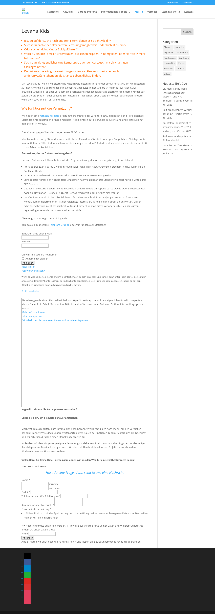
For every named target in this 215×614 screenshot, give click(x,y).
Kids (137, 12)
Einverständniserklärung (36, 509)
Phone (25, 533)
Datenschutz (187, 3)
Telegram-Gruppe (59, 224)
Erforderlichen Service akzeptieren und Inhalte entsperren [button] (55, 320)
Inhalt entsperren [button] (32, 316)
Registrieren (28, 266)
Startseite (53, 12)
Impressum (172, 3)
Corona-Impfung (87, 12)
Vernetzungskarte (49, 115)
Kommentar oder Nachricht (38, 505)
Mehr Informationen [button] (33, 312)
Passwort (27, 241)
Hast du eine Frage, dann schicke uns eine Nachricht (85, 472)
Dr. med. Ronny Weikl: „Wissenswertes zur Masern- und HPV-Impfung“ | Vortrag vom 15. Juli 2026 (178, 96)
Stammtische (169, 12)
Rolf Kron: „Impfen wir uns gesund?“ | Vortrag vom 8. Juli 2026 (177, 114)
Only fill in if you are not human (39, 254)
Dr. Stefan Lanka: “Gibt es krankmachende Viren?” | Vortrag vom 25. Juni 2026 (177, 127)
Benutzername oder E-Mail (37, 233)
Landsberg (184, 57)
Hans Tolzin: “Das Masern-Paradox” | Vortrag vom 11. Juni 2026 (178, 149)
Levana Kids (169, 63)
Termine (180, 68)
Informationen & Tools (114, 12)
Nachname (55, 488)
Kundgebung (170, 57)
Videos (167, 73)
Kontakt (189, 12)
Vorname (54, 484)
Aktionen (168, 47)
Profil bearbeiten (31, 291)
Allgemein (168, 52)
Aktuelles (68, 12)
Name (26, 480)
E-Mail (26, 492)
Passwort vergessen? (33, 270)
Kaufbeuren (182, 52)
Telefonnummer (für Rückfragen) (41, 496)
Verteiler (152, 12)
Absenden (28, 537)
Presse (181, 63)
